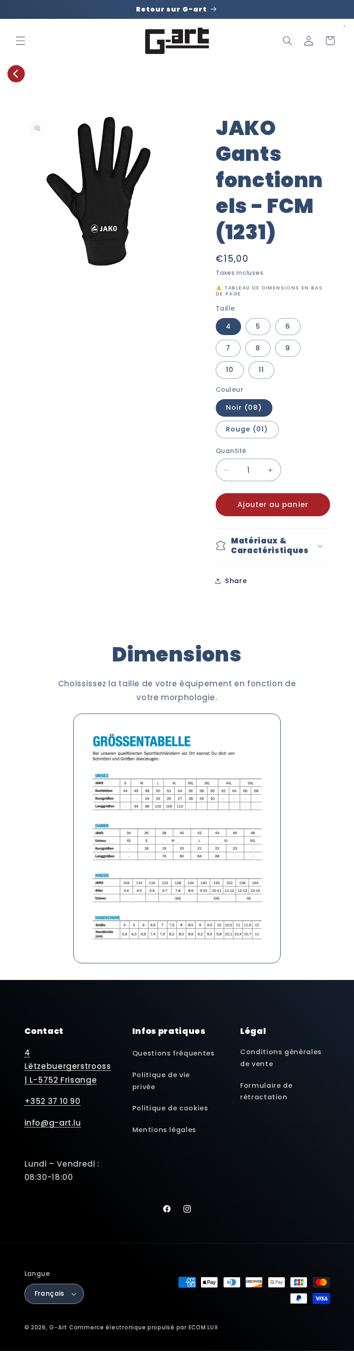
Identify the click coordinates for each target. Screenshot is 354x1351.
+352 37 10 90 (52, 1101)
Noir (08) (244, 407)
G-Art (58, 1327)
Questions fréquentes (173, 1053)
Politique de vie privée (161, 1080)
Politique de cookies (170, 1108)
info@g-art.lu (52, 1122)
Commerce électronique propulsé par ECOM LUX (143, 1327)
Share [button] (236, 580)
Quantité (231, 451)
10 (230, 369)
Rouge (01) (247, 429)
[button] (20, 40)
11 (261, 369)
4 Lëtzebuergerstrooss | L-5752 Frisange (67, 1066)
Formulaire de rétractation (266, 1091)
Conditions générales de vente (281, 1057)
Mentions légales (164, 1129)
